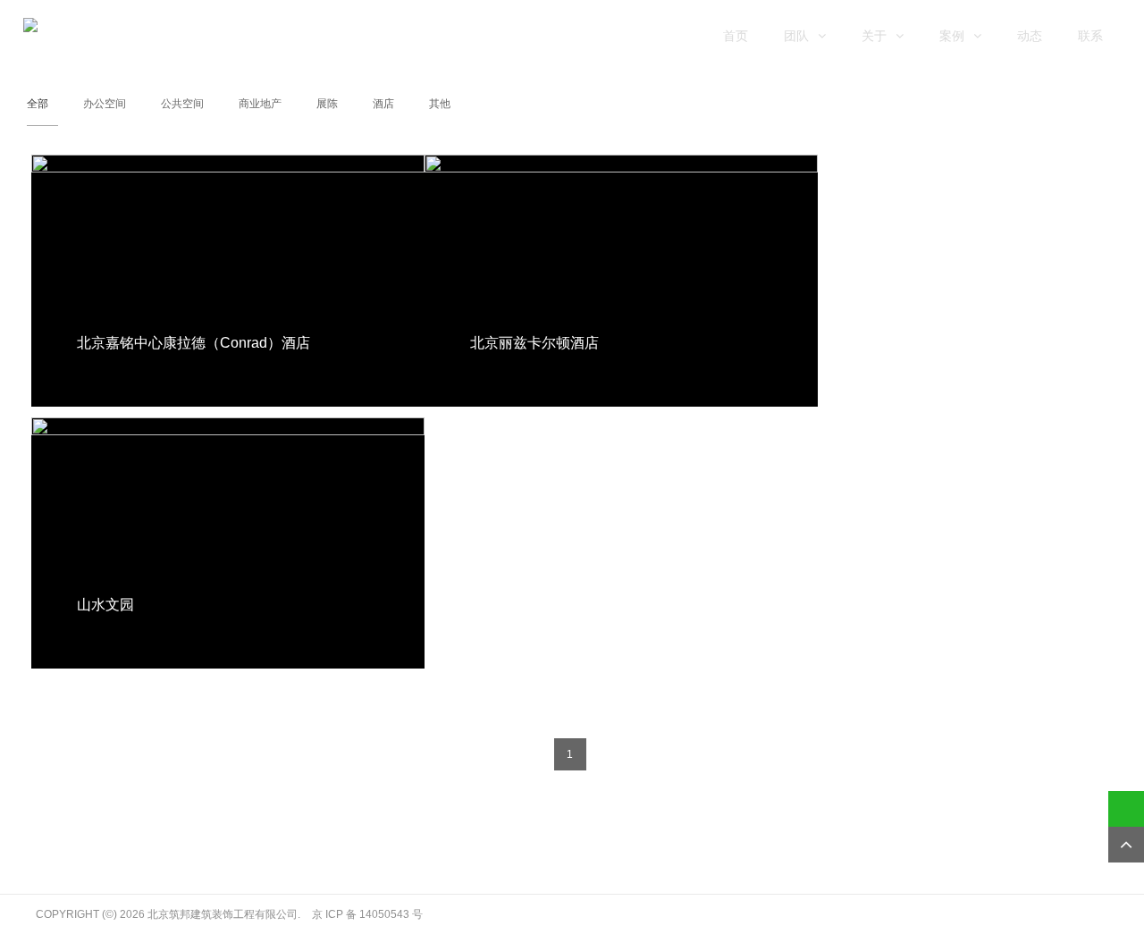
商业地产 (260, 103)
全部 (37, 103)
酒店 (383, 103)
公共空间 (182, 103)
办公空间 (104, 103)
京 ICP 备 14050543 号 (367, 914)
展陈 (327, 103)
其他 (439, 103)
